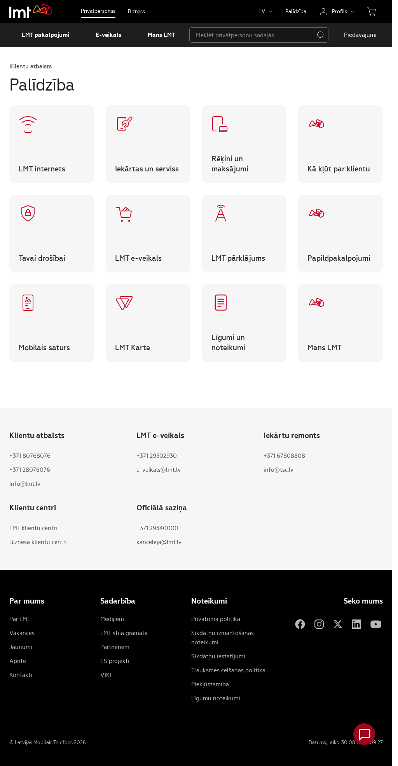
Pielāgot (348, 66)
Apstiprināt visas (348, 20)
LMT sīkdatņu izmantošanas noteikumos (89, 53)
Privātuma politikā (177, 53)
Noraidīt (348, 43)
